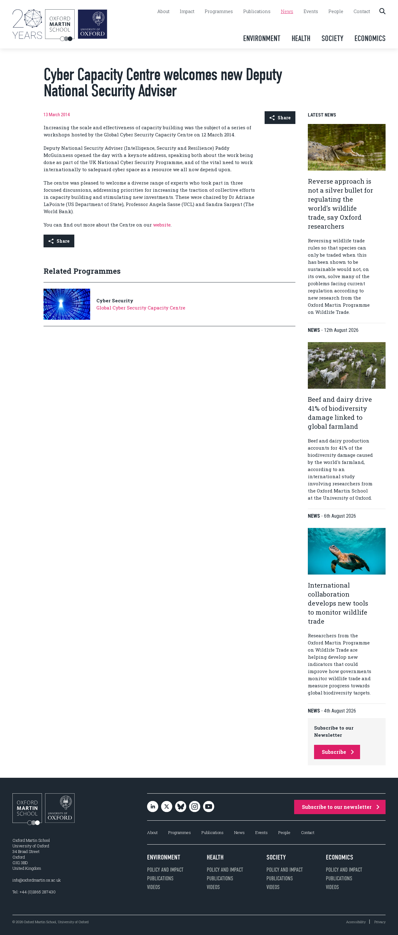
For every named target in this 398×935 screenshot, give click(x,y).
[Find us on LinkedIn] (152, 807)
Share (284, 118)
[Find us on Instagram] (194, 807)
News (287, 11)
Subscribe (334, 752)
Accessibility (356, 921)
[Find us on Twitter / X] (166, 807)
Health (301, 38)
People (335, 11)
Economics (370, 38)
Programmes (219, 11)
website (162, 225)
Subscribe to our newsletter (337, 807)
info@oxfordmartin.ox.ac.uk (36, 880)
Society (332, 38)
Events (310, 11)
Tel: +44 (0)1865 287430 (34, 892)
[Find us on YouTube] (208, 807)
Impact (187, 11)
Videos (153, 887)
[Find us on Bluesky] (180, 807)
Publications (257, 11)
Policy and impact (165, 870)
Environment (261, 38)
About (163, 11)
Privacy (380, 921)
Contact (362, 11)
